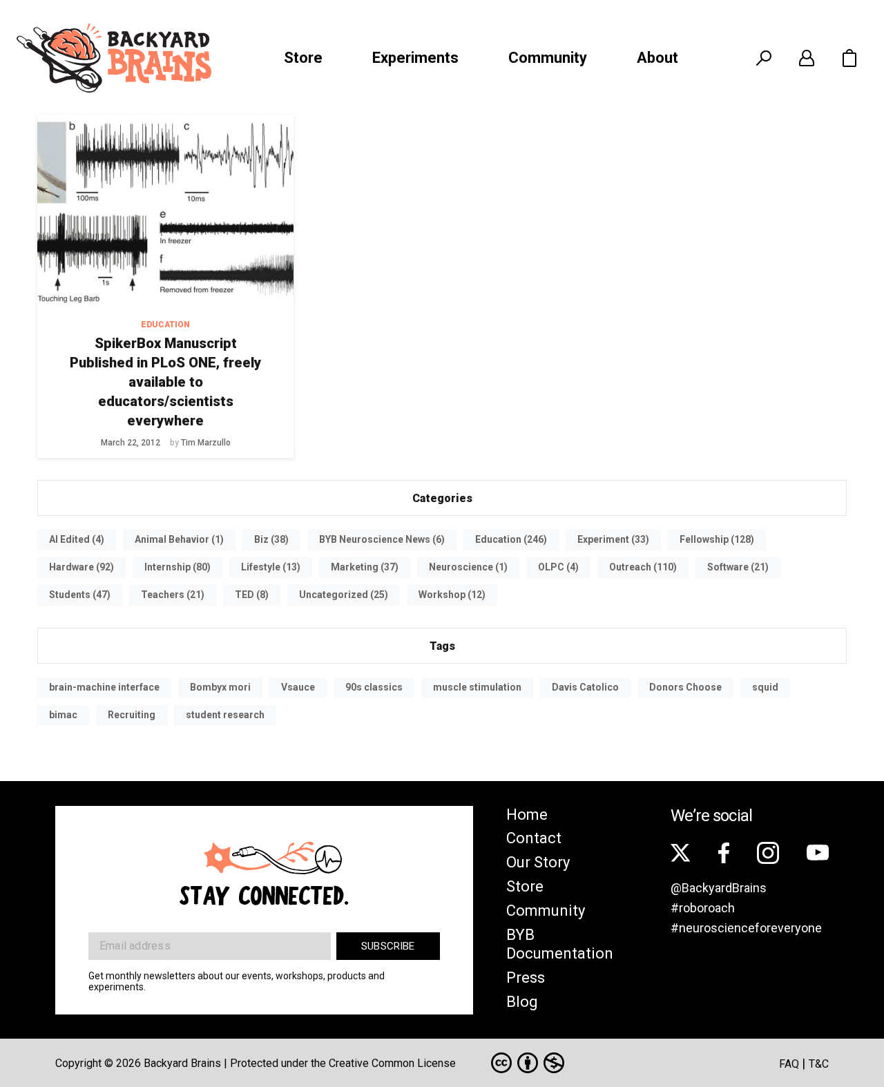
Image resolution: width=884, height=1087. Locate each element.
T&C (819, 1063)
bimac (63, 714)
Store (303, 57)
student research (225, 714)
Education (165, 324)
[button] (849, 58)
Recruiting (131, 714)
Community (547, 57)
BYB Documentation (559, 944)
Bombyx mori (220, 687)
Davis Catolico (585, 687)
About (657, 57)
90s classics (374, 687)
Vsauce (298, 687)
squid (765, 687)
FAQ (789, 1063)
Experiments (415, 57)
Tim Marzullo (206, 443)
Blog (522, 1001)
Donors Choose (685, 687)
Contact (533, 838)
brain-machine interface (104, 687)
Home (527, 814)
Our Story (538, 862)
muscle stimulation (477, 687)
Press (525, 977)
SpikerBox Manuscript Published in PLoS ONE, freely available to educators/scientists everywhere (165, 382)
